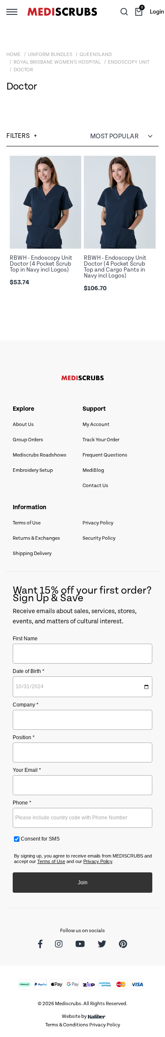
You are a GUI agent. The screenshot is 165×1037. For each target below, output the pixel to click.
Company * (25, 705)
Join (83, 883)
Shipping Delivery (32, 553)
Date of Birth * (28, 671)
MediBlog (93, 470)
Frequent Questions (104, 455)
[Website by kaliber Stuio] (96, 1016)
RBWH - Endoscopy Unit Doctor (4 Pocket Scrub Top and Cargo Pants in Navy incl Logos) (115, 267)
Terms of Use (27, 523)
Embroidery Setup (33, 470)
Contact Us (95, 485)
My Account (96, 424)
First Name (25, 639)
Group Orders (28, 440)
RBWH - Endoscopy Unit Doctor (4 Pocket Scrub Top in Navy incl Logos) (41, 264)
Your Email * (27, 770)
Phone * (22, 803)
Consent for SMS (39, 839)
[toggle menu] (11, 11)
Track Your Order (100, 440)
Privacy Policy (97, 523)
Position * (24, 737)
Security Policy (99, 538)
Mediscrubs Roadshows (39, 455)
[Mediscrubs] (62, 12)
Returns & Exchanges (36, 538)
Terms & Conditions (66, 1025)
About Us (23, 424)
